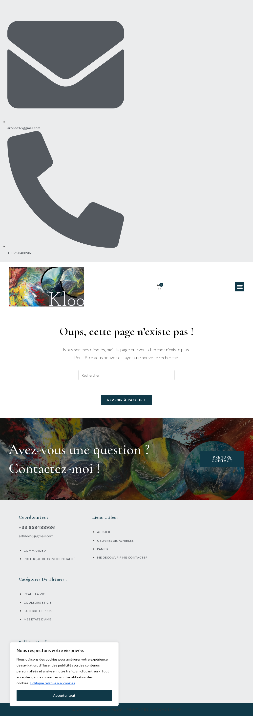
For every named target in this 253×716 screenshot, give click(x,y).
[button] (239, 287)
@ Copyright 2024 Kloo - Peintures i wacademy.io (126, 709)
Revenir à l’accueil (126, 400)
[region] (64, 674)
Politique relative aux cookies (52, 683)
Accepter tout (64, 695)
